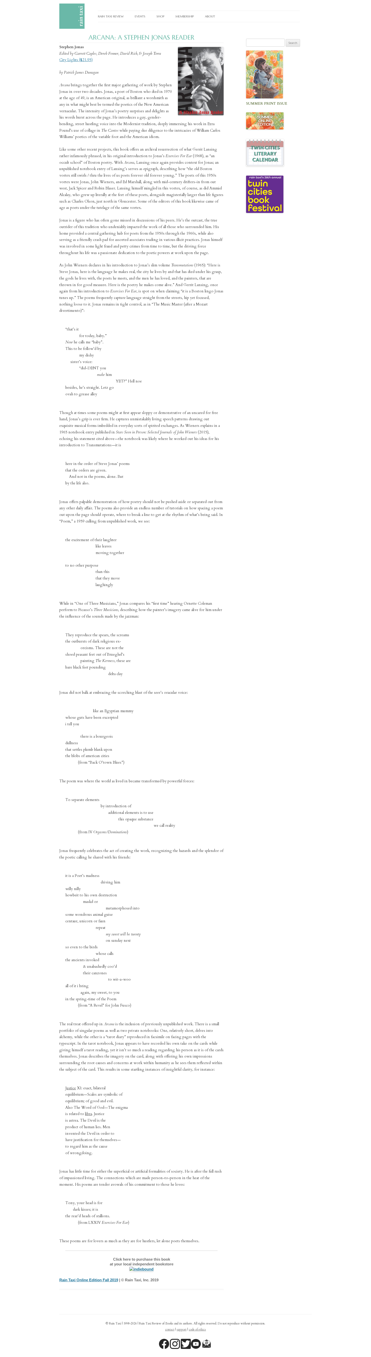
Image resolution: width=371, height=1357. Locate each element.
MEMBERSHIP (184, 16)
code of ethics (197, 1329)
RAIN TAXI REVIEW (111, 16)
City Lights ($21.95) (76, 59)
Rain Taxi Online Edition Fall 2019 (88, 1280)
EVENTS (140, 16)
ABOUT (210, 16)
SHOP (160, 16)
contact (169, 1329)
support (182, 1329)
